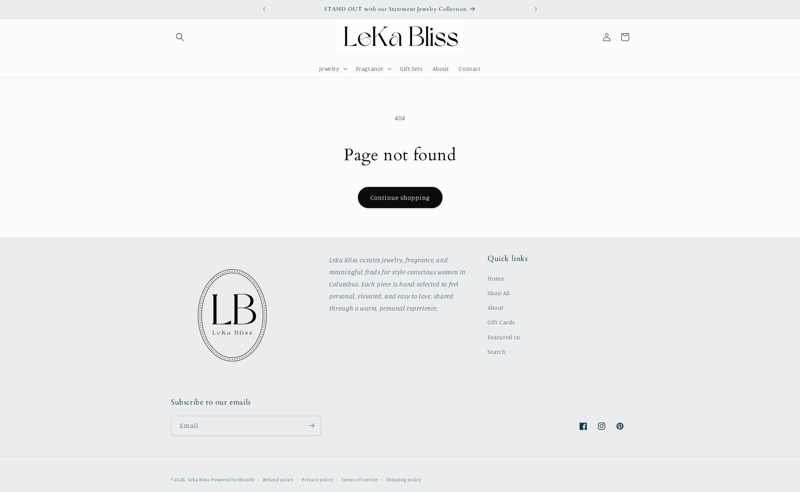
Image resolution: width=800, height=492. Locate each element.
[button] (180, 37)
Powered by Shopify (233, 479)
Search (497, 351)
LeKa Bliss (199, 479)
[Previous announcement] (264, 9)
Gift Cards (501, 322)
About (496, 307)
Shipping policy (403, 479)
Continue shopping (400, 197)
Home (496, 278)
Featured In (504, 336)
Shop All (499, 292)
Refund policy (278, 479)
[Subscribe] (311, 425)
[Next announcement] (536, 9)
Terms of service (359, 479)
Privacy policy (317, 479)
